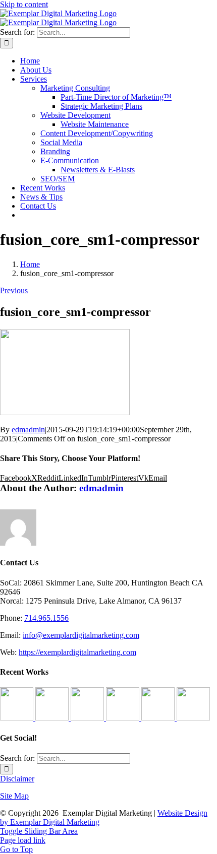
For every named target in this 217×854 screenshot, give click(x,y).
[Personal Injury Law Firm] (193, 717)
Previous (14, 290)
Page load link (22, 840)
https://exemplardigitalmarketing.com (77, 652)
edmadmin (28, 429)
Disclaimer (17, 778)
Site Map (14, 796)
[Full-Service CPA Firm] (123, 717)
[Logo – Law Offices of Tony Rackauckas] (53, 717)
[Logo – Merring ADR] (88, 717)
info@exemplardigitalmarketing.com (81, 635)
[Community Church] (159, 717)
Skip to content (24, 4)
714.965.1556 (46, 618)
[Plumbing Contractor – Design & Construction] (17, 717)
